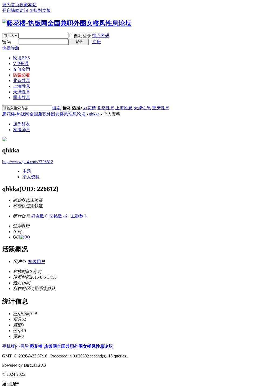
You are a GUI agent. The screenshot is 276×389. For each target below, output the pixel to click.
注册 (96, 41)
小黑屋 (22, 346)
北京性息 (21, 80)
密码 (6, 41)
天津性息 (21, 92)
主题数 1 (79, 216)
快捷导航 (10, 48)
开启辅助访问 (15, 10)
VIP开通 (21, 63)
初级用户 (36, 261)
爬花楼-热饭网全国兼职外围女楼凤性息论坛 (43, 114)
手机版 (8, 346)
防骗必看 (21, 75)
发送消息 (21, 129)
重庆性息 (21, 97)
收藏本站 (28, 4)
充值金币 (21, 69)
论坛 (21, 58)
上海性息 (21, 86)
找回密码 (100, 35)
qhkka (94, 114)
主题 (26, 171)
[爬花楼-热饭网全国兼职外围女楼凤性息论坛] (67, 23)
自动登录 (82, 35)
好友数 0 (39, 216)
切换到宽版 (40, 10)
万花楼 (89, 107)
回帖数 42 (58, 216)
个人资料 (31, 177)
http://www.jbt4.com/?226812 (27, 161)
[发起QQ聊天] (24, 237)
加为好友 (21, 124)
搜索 (56, 107)
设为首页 (10, 4)
